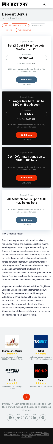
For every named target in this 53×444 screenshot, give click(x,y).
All (6, 25)
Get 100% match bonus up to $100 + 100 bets (27, 158)
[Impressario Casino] (12, 347)
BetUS (12, 380)
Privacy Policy (27, 435)
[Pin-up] (41, 377)
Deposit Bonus (26, 41)
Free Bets (8, 30)
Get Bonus (26, 79)
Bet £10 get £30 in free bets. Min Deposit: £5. (26, 47)
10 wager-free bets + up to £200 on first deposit (26, 102)
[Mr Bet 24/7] (15, 4)
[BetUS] (12, 377)
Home (4, 18)
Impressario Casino (12, 351)
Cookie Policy (26, 437)
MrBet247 (45, 433)
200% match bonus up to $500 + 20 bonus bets (26, 200)
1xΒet (41, 351)
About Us (7, 435)
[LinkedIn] (34, 417)
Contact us (16, 435)
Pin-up (41, 380)
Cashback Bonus (19, 25)
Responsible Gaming (41, 435)
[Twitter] (18, 417)
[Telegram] (42, 417)
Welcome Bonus (24, 30)
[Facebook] (10, 417)
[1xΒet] (41, 347)
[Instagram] (26, 417)
